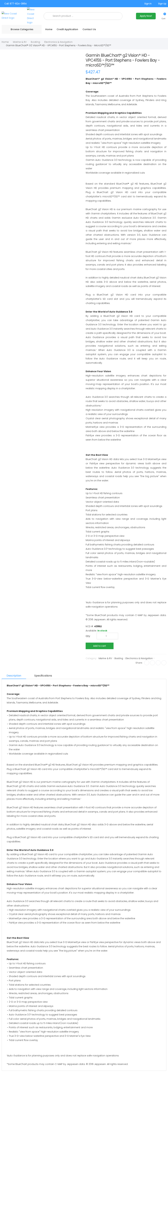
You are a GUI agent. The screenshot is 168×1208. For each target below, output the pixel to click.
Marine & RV (20, 42)
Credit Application (67, 29)
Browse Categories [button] (22, 29)
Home (48, 29)
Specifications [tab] (43, 676)
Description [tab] (14, 676)
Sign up (162, 3)
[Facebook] (146, 662)
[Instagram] (158, 662)
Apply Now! (146, 16)
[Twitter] (152, 662)
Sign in (148, 3)
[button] (163, 16)
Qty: (88, 636)
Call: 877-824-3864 (15, 3)
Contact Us (89, 29)
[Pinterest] (163, 662)
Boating (35, 42)
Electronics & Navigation (58, 42)
